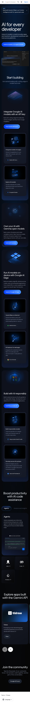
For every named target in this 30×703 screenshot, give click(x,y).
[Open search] (18, 2)
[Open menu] (2, 2)
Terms (3, 695)
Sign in (26, 2)
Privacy (8, 695)
